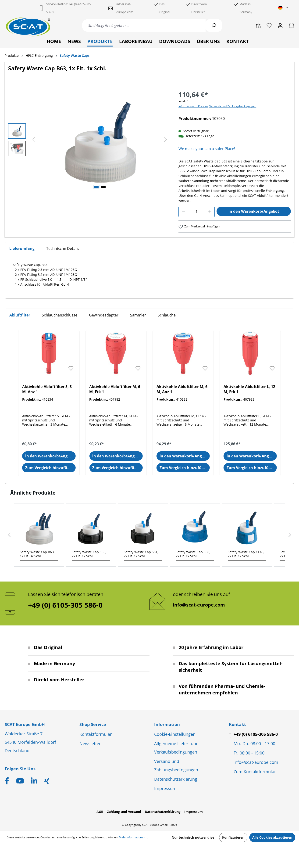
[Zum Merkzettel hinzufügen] (70, 368)
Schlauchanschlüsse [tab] (59, 315)
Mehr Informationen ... (133, 837)
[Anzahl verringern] (183, 212)
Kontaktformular (95, 734)
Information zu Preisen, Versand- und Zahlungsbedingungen (217, 106)
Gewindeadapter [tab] (103, 315)
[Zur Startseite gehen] (28, 26)
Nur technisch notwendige (193, 837)
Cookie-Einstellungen (175, 734)
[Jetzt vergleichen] (258, 25)
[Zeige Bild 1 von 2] (96, 187)
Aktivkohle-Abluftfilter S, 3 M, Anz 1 (47, 389)
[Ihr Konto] (280, 25)
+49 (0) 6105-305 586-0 (256, 734)
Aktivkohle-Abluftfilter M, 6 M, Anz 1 (182, 389)
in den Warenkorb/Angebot (253, 211)
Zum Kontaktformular (255, 771)
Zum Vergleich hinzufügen (49, 467)
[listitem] (39, 535)
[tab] (22, 248)
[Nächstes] (165, 139)
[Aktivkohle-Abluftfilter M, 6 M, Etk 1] (115, 353)
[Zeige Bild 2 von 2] (103, 187)
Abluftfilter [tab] (19, 315)
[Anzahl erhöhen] (210, 212)
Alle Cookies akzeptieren (272, 837)
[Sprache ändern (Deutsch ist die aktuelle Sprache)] (283, 8)
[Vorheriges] (33, 139)
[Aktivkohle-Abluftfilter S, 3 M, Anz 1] (48, 353)
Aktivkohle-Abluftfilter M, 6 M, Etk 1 (114, 389)
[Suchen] (213, 25)
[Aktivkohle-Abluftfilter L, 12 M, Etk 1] (250, 353)
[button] (9, 534)
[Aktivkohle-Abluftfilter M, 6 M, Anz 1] (183, 353)
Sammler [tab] (138, 315)
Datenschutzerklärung (175, 779)
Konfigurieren (233, 837)
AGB (99, 811)
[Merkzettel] (269, 25)
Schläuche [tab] (167, 315)
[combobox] (144, 25)
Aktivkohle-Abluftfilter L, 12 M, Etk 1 (249, 389)
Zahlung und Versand (124, 811)
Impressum (165, 788)
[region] (89, 140)
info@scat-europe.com (199, 605)
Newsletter (90, 743)
